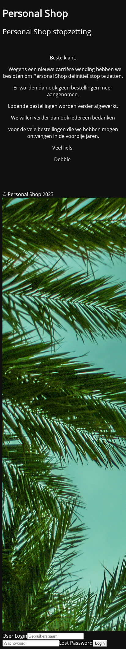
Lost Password (76, 643)
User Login (14, 635)
